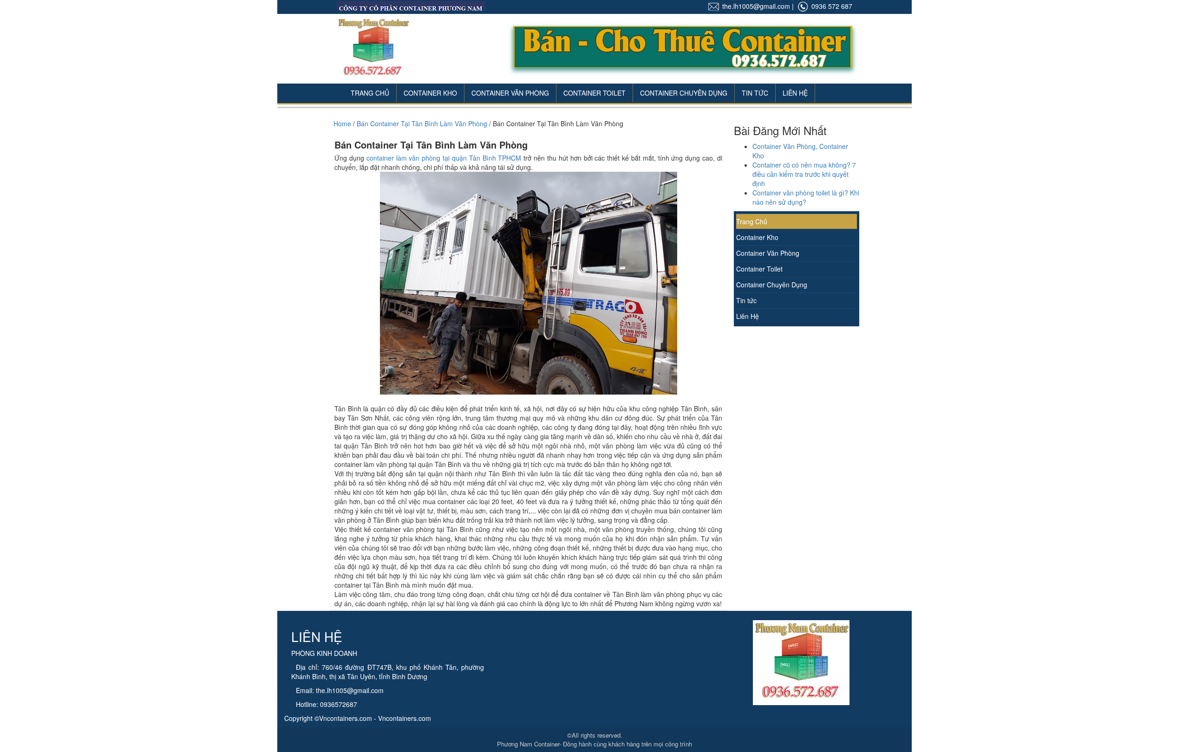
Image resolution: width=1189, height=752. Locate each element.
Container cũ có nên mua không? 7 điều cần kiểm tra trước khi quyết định (804, 174)
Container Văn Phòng (510, 92)
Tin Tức (755, 92)
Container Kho (430, 92)
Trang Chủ (370, 92)
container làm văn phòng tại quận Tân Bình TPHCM (444, 157)
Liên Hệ (795, 92)
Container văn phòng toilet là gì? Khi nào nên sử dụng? (805, 197)
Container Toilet (594, 92)
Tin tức (746, 300)
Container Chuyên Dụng (683, 92)
